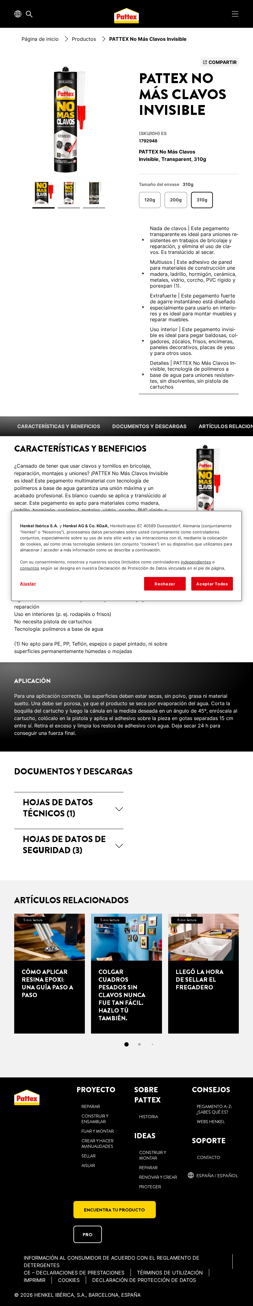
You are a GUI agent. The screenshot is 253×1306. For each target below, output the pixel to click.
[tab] (126, 1044)
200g (176, 199)
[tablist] (126, 1044)
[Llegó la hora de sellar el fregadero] (203, 974)
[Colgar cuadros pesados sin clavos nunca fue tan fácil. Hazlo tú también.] (126, 974)
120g (149, 199)
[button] (68, 808)
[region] (126, 556)
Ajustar (28, 583)
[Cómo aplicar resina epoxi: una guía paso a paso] (49, 974)
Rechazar (165, 583)
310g (202, 199)
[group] (68, 137)
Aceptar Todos (212, 583)
